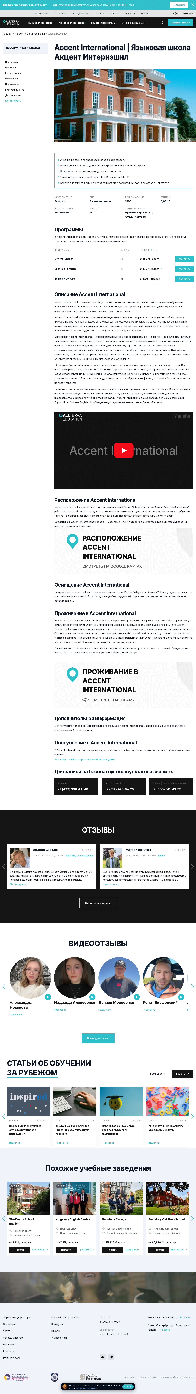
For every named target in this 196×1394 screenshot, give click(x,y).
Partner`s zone (12, 1357)
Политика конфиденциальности (176, 1377)
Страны (98, 13)
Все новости (157, 1073)
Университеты (59, 1337)
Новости (130, 13)
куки (71, 1388)
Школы (55, 1330)
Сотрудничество (13, 1337)
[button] (192, 866)
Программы (11, 62)
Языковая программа (103, 22)
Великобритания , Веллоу (142, 855)
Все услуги (79, 13)
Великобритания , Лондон (50, 855)
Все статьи (182, 1073)
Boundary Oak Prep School (166, 1219)
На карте (185, 1317)
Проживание (12, 84)
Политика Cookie (148, 1377)
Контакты (146, 13)
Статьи (115, 13)
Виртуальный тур (14, 89)
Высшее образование (40, 22)
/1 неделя (149, 258)
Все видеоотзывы (98, 1038)
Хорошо (128, 1386)
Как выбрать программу (65, 1317)
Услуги (7, 1330)
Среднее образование (71, 22)
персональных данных (87, 1388)
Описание (10, 67)
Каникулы (57, 1324)
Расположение (13, 73)
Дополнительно (13, 95)
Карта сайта (129, 1377)
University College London (79, 855)
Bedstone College (114, 1219)
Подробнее (179, 4)
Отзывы (60, 13)
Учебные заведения (133, 22)
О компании (40, 13)
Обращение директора (16, 1317)
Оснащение (11, 78)
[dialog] (98, 1386)
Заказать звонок (180, 22)
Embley (162, 855)
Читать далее (18, 884)
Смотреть (184, 258)
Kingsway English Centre (73, 1219)
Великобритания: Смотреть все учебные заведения (84, 759)
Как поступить (13, 100)
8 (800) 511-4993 (183, 13)
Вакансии (8, 1344)
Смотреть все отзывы (98, 903)
